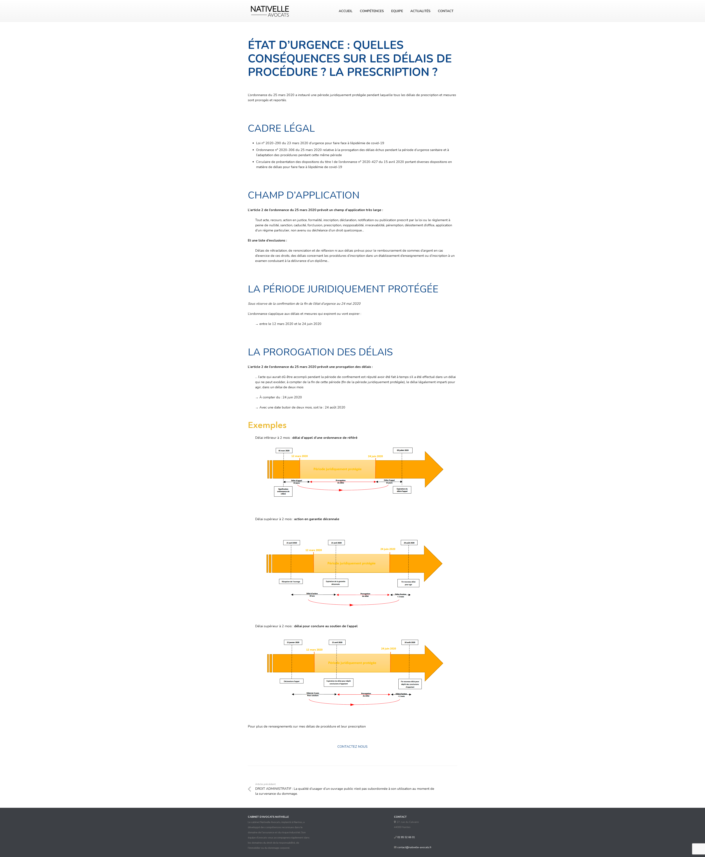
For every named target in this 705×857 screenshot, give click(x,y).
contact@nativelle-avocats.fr (414, 847)
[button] (387, 11)
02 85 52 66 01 (406, 837)
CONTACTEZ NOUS (352, 746)
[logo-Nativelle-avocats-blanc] (270, 11)
